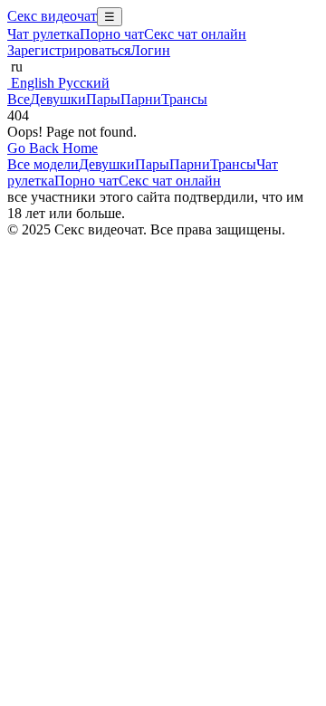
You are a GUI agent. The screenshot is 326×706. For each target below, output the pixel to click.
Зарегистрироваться (68, 50)
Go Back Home (52, 148)
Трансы (184, 99)
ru (15, 66)
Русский (82, 83)
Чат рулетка (43, 34)
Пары (103, 99)
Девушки (58, 99)
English (30, 83)
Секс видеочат (52, 16)
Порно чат (112, 34)
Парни (140, 99)
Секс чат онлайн (195, 34)
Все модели (43, 164)
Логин (150, 50)
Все (18, 99)
